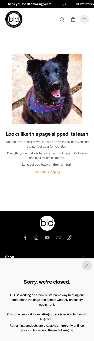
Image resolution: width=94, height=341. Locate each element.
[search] (61, 19)
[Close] (47, 265)
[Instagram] (36, 237)
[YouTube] (47, 237)
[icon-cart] (72, 19)
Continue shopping (47, 172)
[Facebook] (25, 237)
